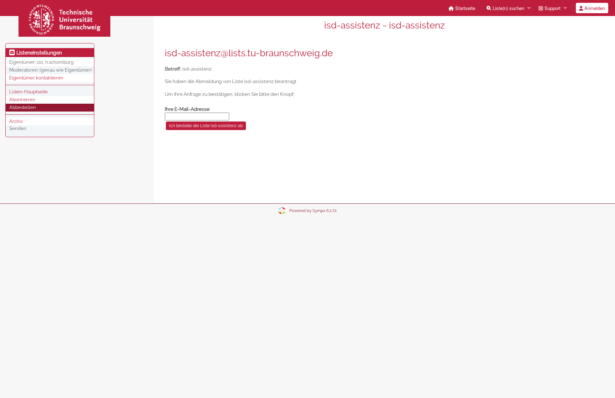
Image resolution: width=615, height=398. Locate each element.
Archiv (16, 121)
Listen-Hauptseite (28, 91)
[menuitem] (462, 8)
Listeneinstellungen (38, 53)
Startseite (464, 8)
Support (552, 8)
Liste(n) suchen (507, 8)
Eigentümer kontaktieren (36, 78)
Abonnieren (22, 99)
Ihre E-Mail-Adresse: (187, 109)
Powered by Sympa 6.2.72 (313, 210)
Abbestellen (22, 107)
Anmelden (594, 8)
